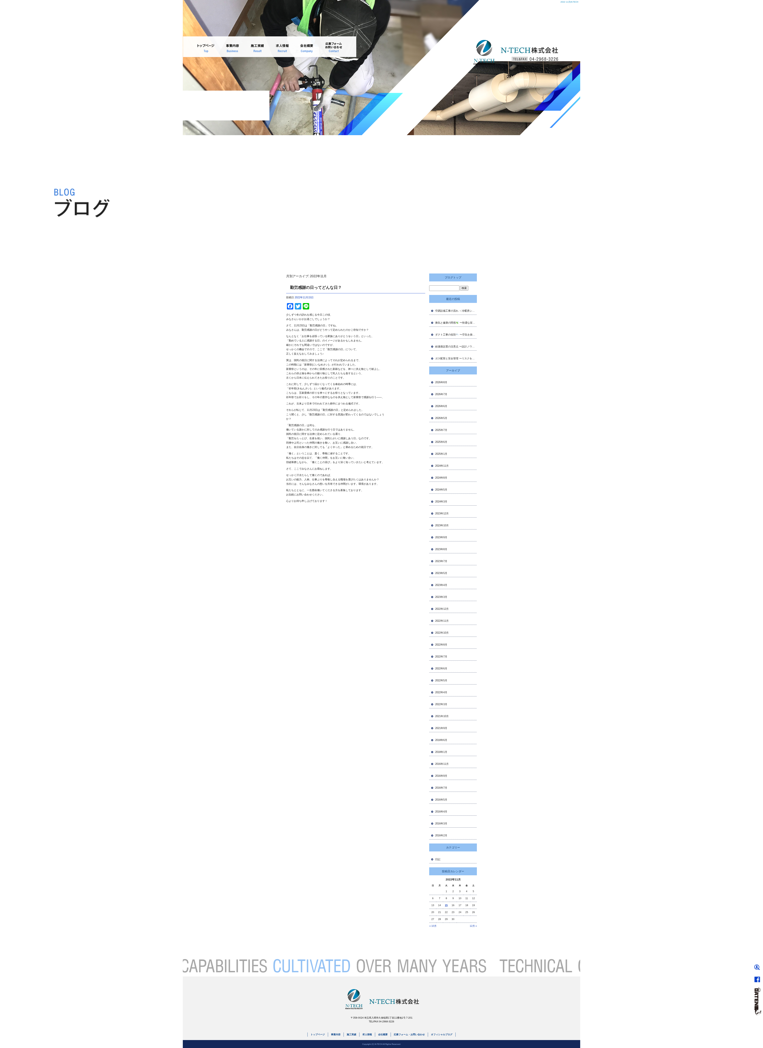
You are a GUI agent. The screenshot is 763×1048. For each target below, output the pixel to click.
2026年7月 (441, 394)
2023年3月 (441, 596)
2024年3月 (441, 501)
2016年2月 (441, 835)
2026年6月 (441, 406)
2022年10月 (442, 632)
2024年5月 (441, 489)
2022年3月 (441, 704)
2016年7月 (441, 787)
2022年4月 (441, 692)
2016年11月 (442, 763)
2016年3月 (441, 823)
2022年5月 (441, 680)
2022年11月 (442, 620)
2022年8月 (441, 644)
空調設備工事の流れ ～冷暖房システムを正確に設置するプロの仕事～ (456, 310)
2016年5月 (441, 799)
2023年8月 (441, 549)
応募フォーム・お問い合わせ (332, 46)
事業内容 (233, 46)
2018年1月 (441, 751)
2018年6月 (441, 740)
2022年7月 (441, 656)
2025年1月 (441, 453)
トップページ (206, 46)
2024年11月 (442, 465)
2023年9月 (441, 537)
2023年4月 (441, 585)
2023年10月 (442, 525)
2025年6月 (441, 441)
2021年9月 (441, 728)
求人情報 (280, 46)
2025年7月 (441, 430)
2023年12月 (442, 513)
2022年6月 (441, 668)
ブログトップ (453, 277)
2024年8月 (441, 477)
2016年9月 (441, 775)
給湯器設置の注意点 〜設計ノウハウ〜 (456, 346)
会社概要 (304, 46)
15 (446, 905)
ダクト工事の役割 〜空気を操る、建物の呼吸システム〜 (456, 334)
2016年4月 (441, 811)
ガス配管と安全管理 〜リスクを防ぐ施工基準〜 (456, 358)
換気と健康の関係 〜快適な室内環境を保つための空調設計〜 (456, 322)
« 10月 (433, 926)
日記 (437, 859)
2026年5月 (441, 418)
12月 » (473, 926)
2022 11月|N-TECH (569, 2)
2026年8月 (441, 382)
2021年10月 (442, 716)
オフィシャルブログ (441, 1034)
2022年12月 (442, 608)
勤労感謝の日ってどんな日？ (316, 287)
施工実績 (257, 46)
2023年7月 (441, 561)
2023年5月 (441, 573)
